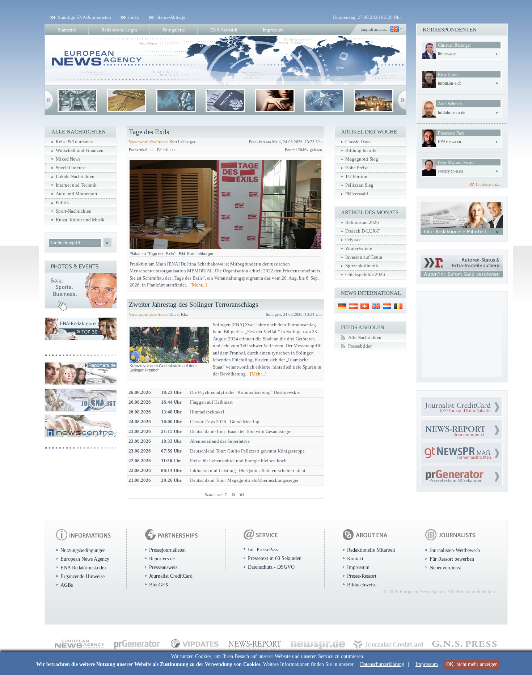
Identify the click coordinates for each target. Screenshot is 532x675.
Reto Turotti (448, 74)
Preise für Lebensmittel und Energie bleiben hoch (238, 460)
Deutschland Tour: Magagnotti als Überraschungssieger (244, 480)
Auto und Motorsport (76, 193)
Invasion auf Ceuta (363, 257)
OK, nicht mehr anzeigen (472, 664)
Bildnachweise (361, 584)
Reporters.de (162, 558)
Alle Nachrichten (364, 337)
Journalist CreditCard (171, 576)
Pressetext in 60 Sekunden (274, 558)
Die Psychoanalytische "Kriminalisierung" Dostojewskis (245, 392)
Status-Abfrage (170, 17)
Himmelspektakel (207, 412)
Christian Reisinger (454, 45)
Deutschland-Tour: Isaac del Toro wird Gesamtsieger (241, 431)
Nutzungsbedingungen (83, 550)
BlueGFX (159, 584)
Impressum (426, 664)
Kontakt (355, 558)
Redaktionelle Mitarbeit (371, 550)
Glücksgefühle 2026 (365, 274)
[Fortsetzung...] (489, 184)
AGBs (66, 585)
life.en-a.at (447, 53)
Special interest (71, 167)
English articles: (373, 29)
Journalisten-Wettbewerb (455, 550)
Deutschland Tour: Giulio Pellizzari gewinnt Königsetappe (247, 451)
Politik (62, 202)
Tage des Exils (149, 132)
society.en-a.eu (450, 171)
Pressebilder (360, 346)
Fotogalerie (173, 30)
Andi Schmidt (450, 103)
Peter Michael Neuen (456, 162)
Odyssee (353, 239)
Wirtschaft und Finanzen (80, 150)
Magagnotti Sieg (361, 159)
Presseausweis (163, 567)
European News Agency (84, 559)
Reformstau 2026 (362, 222)
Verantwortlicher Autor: (148, 142)
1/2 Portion (356, 176)
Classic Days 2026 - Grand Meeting (224, 421)
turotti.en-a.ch (449, 83)
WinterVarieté (358, 248)
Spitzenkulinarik (361, 265)
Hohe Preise (356, 167)
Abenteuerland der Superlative (220, 441)
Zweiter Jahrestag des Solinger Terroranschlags (193, 304)
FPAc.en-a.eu (449, 141)
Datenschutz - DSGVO (271, 567)
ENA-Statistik (223, 30)
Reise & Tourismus (74, 141)
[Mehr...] (198, 285)
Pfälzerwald (356, 193)
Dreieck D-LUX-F (362, 231)
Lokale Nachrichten (75, 176)
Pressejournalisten (167, 550)
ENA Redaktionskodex (83, 567)
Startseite (67, 30)
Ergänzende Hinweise (82, 576)
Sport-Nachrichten (74, 211)
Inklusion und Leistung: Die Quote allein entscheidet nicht (247, 470)
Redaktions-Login (119, 30)
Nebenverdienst (445, 567)
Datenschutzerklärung (382, 664)
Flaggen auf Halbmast (211, 402)
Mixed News (68, 159)
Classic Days (357, 141)
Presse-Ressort (361, 576)
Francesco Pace (451, 133)
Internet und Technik (76, 185)
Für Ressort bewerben (452, 559)
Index (133, 17)
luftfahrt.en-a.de (451, 112)
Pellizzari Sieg (359, 185)
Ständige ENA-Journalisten (84, 17)
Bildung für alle (360, 150)
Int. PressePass (263, 549)
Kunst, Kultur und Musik (80, 219)
